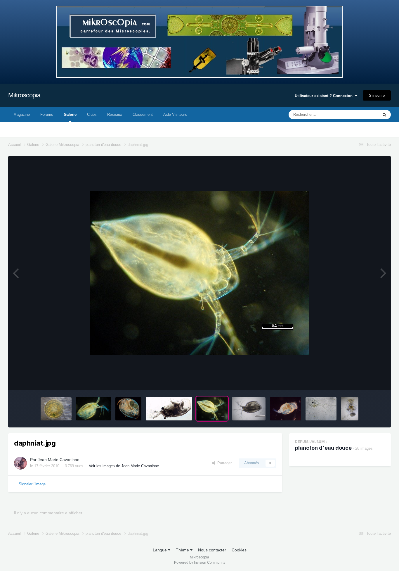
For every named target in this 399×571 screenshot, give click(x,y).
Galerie (70, 114)
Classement (143, 114)
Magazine (21, 114)
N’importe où (360, 115)
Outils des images (362, 379)
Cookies (239, 550)
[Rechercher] (384, 114)
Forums (46, 114)
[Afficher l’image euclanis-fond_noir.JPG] (285, 408)
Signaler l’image (32, 484)
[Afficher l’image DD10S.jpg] (169, 408)
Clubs (92, 114)
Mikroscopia (24, 95)
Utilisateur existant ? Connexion (325, 96)
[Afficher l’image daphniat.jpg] (212, 408)
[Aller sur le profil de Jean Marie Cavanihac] (20, 463)
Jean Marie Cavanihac (58, 459)
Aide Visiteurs (175, 114)
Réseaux (114, 114)
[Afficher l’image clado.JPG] (128, 408)
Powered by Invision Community (199, 562)
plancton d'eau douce (323, 448)
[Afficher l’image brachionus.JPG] (349, 408)
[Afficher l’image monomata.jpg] (321, 408)
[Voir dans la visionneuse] (199, 273)
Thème (183, 550)
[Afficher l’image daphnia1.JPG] (249, 408)
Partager (223, 463)
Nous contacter (212, 550)
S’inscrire (377, 95)
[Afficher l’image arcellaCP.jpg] (56, 408)
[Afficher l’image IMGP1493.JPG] (93, 408)
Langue (160, 550)
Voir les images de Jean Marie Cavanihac (124, 466)
